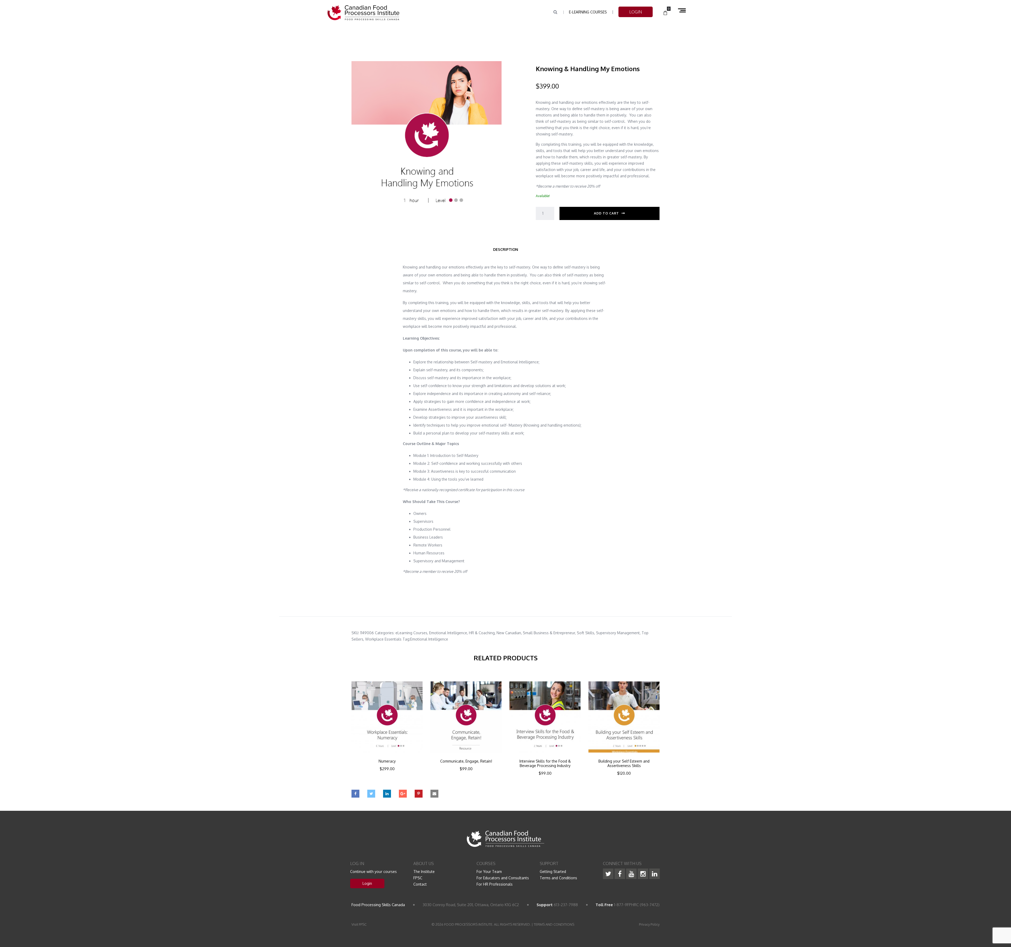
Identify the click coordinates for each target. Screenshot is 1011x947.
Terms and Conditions (558, 878)
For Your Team (489, 871)
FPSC (417, 878)
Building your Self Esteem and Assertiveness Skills (624, 763)
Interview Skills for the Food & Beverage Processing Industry (545, 763)
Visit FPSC (358, 924)
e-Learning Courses (588, 12)
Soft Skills (585, 633)
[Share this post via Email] (434, 794)
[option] (387, 733)
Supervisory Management (618, 633)
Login (367, 883)
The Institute (424, 871)
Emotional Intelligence (448, 633)
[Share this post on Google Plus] (403, 794)
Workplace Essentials (383, 639)
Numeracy (387, 761)
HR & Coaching (482, 633)
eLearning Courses (411, 633)
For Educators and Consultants (503, 878)
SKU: (355, 633)
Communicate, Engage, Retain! (466, 761)
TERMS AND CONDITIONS (554, 924)
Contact (420, 884)
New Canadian (509, 633)
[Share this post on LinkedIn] (387, 794)
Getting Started (553, 871)
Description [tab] (505, 249)
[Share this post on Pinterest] (419, 794)
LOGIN (635, 11)
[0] (665, 13)
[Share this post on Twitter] (371, 794)
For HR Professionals (495, 884)
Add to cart (606, 213)
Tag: (406, 639)
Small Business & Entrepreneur (549, 633)
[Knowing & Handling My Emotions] (426, 138)
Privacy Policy (649, 924)
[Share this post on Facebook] (355, 794)
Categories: (384, 633)
